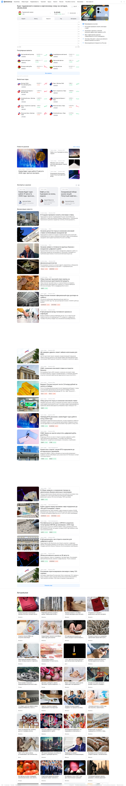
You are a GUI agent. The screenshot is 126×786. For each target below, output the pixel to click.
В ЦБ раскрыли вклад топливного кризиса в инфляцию (56, 313)
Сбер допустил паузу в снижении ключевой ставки (58, 401)
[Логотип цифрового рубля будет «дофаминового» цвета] (51, 724)
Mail (2, 784)
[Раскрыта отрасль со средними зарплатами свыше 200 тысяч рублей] (98, 631)
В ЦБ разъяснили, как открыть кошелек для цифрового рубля (56, 540)
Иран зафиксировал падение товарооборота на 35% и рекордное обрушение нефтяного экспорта (94, 35)
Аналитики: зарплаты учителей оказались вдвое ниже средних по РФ (95, 31)
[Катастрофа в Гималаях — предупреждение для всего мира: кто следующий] (28, 678)
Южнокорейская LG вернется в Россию (95, 43)
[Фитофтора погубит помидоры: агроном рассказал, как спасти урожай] (28, 771)
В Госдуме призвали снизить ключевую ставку (57, 215)
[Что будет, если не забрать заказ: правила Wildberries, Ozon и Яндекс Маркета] (28, 701)
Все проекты (18, 784)
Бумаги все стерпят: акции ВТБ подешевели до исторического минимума (57, 450)
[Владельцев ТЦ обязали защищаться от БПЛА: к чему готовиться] (98, 724)
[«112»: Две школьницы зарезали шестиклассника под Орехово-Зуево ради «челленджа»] (75, 654)
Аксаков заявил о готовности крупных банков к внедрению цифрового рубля (57, 248)
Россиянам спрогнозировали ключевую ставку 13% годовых (58, 572)
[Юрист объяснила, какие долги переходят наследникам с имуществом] (75, 678)
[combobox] (75, 6)
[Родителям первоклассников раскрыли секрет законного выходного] (51, 771)
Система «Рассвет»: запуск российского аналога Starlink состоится (96, 39)
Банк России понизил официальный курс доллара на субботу (59, 296)
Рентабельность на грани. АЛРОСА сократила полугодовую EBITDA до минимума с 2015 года (57, 524)
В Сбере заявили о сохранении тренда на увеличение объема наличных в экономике (56, 491)
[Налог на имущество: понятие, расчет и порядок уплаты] (28, 724)
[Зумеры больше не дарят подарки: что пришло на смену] (75, 701)
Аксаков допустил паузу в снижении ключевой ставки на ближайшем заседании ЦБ (57, 232)
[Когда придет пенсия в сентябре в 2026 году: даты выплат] (51, 631)
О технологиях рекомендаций (96, 784)
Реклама (12, 784)
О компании (6, 784)
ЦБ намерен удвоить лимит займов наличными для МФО (58, 353)
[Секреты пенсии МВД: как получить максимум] (28, 631)
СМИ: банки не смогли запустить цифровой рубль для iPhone (58, 434)
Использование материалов (109, 784)
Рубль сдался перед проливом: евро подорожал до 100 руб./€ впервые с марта (58, 507)
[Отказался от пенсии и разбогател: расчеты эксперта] (98, 608)
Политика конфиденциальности (81, 784)
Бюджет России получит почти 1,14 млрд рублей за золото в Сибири (58, 385)
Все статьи (76, 146)
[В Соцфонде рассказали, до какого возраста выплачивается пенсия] (75, 631)
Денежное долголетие (48, 263)
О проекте (71, 784)
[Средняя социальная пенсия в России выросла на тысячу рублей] (98, 654)
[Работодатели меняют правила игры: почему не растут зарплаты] (28, 654)
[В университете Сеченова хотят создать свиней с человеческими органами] (98, 748)
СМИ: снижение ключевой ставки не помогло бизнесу (56, 369)
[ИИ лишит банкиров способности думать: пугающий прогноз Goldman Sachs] (51, 748)
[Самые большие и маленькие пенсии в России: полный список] (28, 608)
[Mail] (2, 2)
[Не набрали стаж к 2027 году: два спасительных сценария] (75, 771)
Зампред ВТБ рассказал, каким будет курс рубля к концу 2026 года (58, 418)
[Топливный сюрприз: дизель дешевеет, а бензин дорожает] (98, 771)
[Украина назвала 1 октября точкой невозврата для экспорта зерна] (75, 608)
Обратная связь (120, 784)
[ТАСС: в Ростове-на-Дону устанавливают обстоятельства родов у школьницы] (28, 748)
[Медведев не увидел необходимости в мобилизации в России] (75, 748)
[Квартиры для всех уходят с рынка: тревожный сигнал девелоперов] (51, 608)
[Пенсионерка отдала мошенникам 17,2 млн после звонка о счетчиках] (51, 654)
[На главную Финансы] (7, 2)
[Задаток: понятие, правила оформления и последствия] (51, 701)
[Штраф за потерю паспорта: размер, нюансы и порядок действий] (98, 678)
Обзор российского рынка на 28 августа (54, 555)
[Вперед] (79, 185)
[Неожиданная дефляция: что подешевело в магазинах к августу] (75, 724)
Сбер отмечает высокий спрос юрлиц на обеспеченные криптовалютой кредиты (55, 280)
